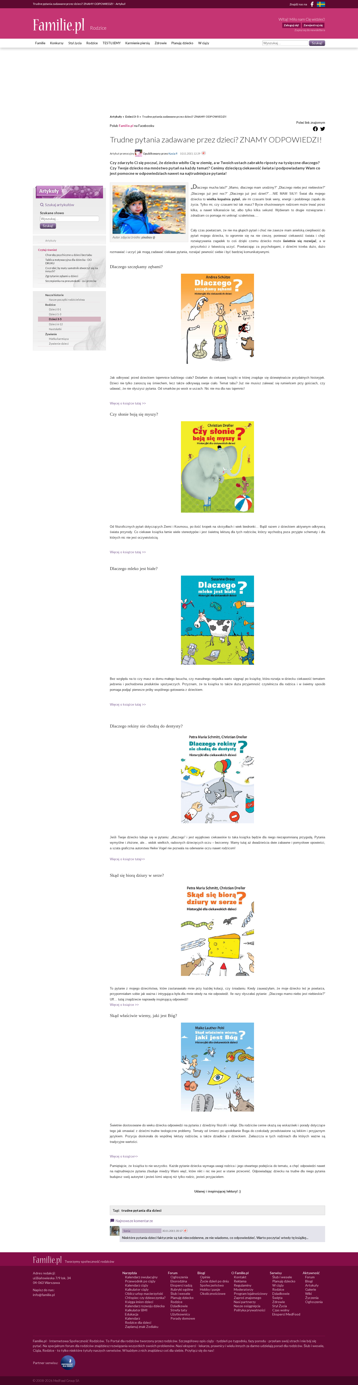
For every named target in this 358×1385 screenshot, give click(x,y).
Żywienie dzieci (59, 343)
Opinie (205, 1277)
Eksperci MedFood (286, 1314)
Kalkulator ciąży (137, 1289)
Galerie (310, 1289)
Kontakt (240, 1277)
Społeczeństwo (212, 1285)
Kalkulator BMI (136, 1310)
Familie (40, 43)
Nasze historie (54, 295)
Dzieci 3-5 (55, 319)
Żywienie (51, 334)
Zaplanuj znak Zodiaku (141, 1326)
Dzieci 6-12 (56, 324)
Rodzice (92, 43)
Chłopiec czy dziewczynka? (145, 1298)
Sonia (126, 1230)
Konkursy (57, 43)
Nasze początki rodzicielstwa (67, 299)
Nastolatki (55, 329)
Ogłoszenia (179, 1277)
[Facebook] (313, 5)
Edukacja (131, 1314)
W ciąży (203, 43)
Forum (310, 1277)
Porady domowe (182, 1318)
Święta (277, 1298)
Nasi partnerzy (245, 1302)
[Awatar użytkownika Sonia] (115, 1231)
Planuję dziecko (182, 43)
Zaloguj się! (291, 25)
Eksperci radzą (181, 1285)
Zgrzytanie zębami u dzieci (61, 276)
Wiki (308, 1293)
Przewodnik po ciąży (140, 1281)
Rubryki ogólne (181, 1289)
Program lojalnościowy (250, 1293)
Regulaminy (242, 1285)
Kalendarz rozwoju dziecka (145, 1306)
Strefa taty (178, 1310)
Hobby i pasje (210, 1289)
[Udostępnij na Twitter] (322, 129)
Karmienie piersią (137, 43)
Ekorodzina (178, 1281)
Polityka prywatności (249, 1310)
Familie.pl (126, 126)
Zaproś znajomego (247, 1298)
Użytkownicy (180, 1314)
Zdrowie (161, 43)
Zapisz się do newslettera (309, 30)
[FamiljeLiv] (321, 4)
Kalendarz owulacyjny (141, 1277)
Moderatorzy (243, 1289)
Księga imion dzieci (139, 1302)
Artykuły (50, 240)
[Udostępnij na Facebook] (315, 129)
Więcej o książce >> (124, 1005)
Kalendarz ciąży (136, 1285)
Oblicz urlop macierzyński (144, 1293)
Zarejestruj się (313, 25)
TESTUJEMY (112, 43)
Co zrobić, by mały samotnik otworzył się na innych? (71, 269)
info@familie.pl (44, 1295)
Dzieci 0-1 (55, 309)
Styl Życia (279, 1306)
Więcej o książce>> (124, 1156)
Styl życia (75, 43)
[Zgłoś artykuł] (203, 153)
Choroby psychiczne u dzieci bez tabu (68, 254)
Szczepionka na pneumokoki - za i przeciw (70, 280)
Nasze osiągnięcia (247, 1306)
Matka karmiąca (59, 338)
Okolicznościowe (213, 1293)
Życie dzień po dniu (214, 1281)
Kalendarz (132, 1318)
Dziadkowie (179, 1306)
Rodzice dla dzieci (138, 1322)
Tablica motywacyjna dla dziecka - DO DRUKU (68, 261)
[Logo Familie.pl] (59, 26)
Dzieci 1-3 (55, 314)
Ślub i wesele (180, 1293)
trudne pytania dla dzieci (141, 1210)
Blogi (309, 1281)
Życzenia (312, 1298)
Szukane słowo (52, 213)
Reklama (240, 1281)
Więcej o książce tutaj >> (128, 403)
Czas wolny (280, 1310)
